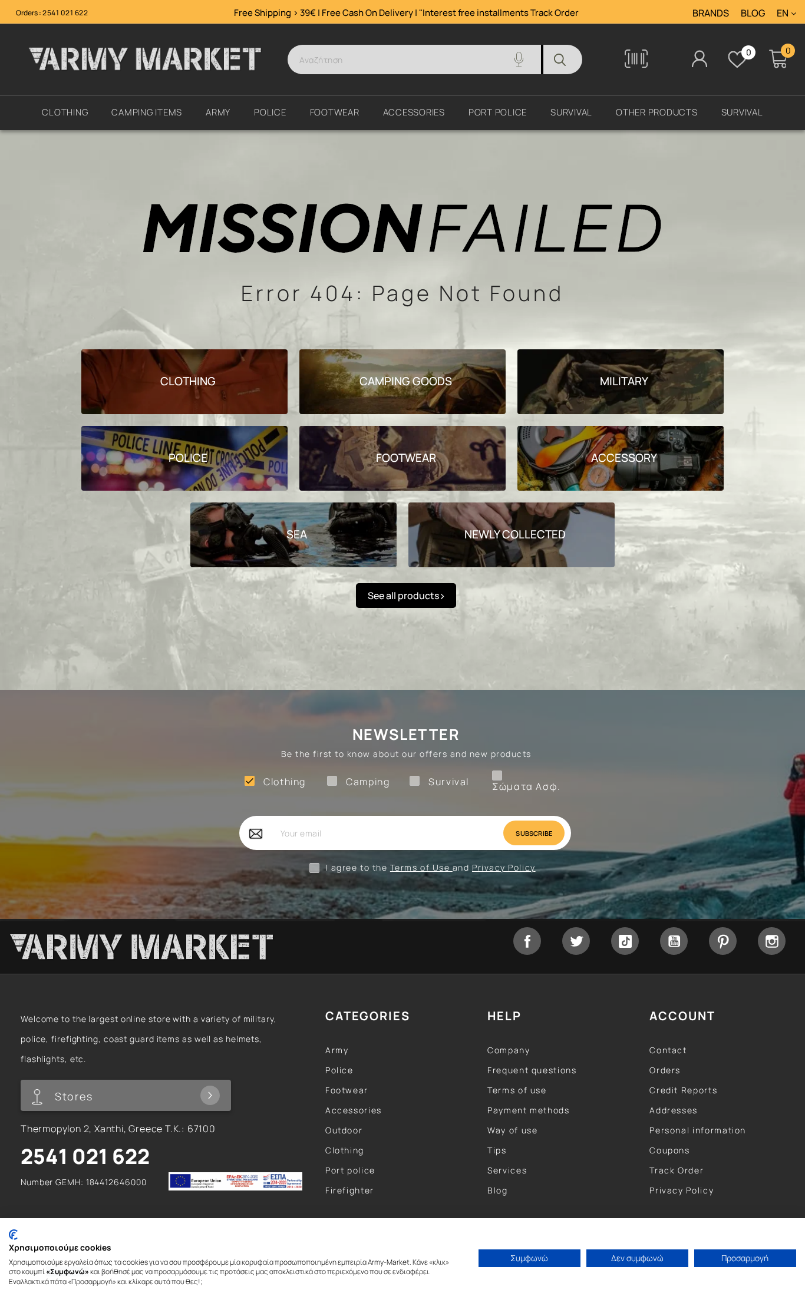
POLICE (188, 457)
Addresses (673, 1110)
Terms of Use (421, 867)
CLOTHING (188, 381)
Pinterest (723, 941)
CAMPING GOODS (405, 381)
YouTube (674, 941)
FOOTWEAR (406, 457)
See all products (404, 595)
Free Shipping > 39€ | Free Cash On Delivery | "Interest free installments (382, 12)
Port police (350, 1170)
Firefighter (349, 1190)
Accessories (353, 1110)
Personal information (697, 1130)
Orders (665, 1070)
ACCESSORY (624, 457)
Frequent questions (532, 1070)
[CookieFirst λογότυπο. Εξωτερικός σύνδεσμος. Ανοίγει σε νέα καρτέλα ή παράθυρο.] (13, 1234)
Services (507, 1170)
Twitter (576, 941)
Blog (497, 1190)
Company (508, 1050)
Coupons (669, 1150)
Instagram (772, 941)
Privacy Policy (504, 867)
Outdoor (343, 1130)
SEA (296, 534)
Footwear (346, 1090)
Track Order (554, 12)
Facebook (527, 941)
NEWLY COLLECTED (515, 534)
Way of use (512, 1130)
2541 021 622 (65, 13)
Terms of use (517, 1090)
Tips (497, 1150)
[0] (737, 59)
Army (337, 1050)
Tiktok (625, 941)
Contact (668, 1050)
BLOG (753, 13)
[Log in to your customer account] (699, 58)
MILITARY (624, 381)
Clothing (344, 1150)
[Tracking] (636, 64)
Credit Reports (683, 1090)
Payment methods (528, 1110)
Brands (710, 13)
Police (339, 1070)
